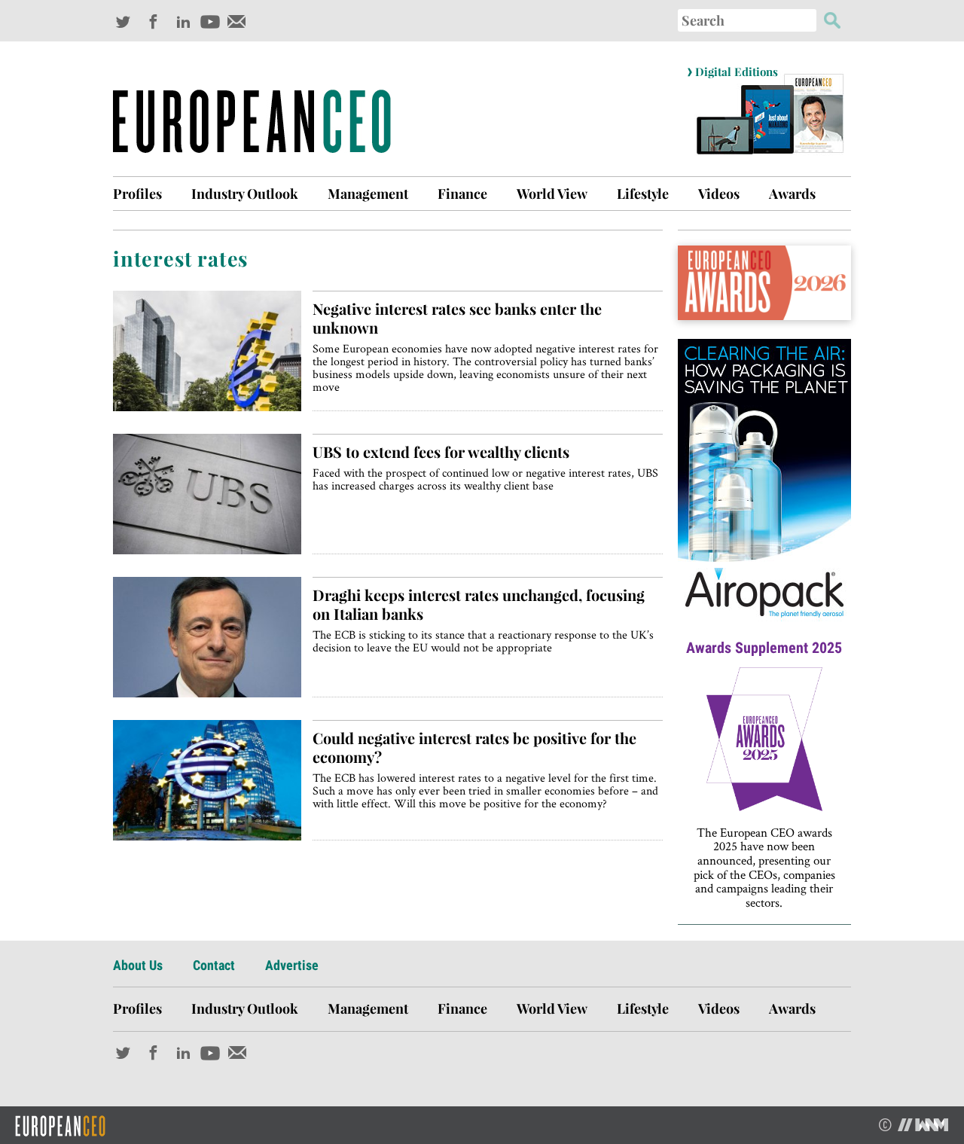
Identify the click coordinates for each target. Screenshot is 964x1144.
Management (368, 194)
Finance (462, 194)
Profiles (137, 194)
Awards (792, 194)
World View (552, 194)
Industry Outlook (244, 194)
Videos (719, 194)
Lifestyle (643, 194)
